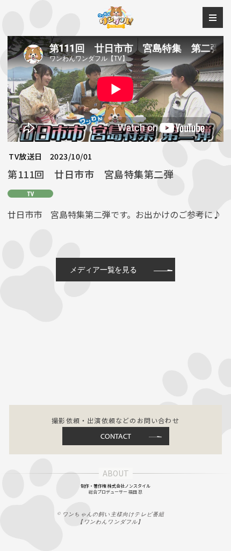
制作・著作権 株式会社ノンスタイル (115, 486)
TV (30, 194)
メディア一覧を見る (103, 269)
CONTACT (115, 436)
